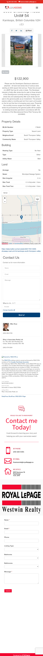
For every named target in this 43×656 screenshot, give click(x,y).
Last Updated (5, 381)
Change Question (8, 310)
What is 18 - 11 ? (9, 303)
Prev (3, 50)
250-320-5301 (18, 452)
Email (6, 528)
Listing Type (9, 546)
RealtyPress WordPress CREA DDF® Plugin (14, 396)
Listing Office (5, 390)
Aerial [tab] (5, 193)
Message (8, 572)
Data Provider (5, 385)
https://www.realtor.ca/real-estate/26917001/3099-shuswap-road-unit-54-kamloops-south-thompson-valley (21, 250)
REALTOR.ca (8, 360)
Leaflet (10, 243)
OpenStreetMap (18, 243)
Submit (8, 591)
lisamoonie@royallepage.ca (23, 462)
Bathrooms (8, 563)
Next (39, 50)
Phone (6, 537)
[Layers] (37, 198)
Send (21, 315)
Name (6, 520)
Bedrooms (8, 554)
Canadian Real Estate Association (20, 362)
